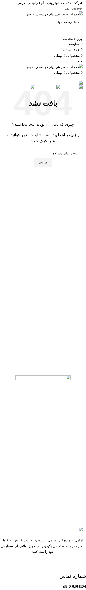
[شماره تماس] (80, 565)
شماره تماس (73, 576)
